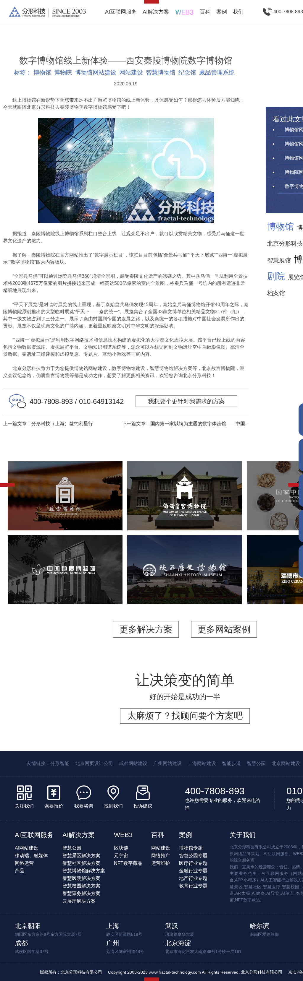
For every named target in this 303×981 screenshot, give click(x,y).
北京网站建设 (286, 763)
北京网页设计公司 (94, 763)
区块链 (121, 847)
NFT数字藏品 (128, 863)
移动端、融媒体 (31, 855)
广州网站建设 (167, 763)
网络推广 (160, 855)
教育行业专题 (193, 885)
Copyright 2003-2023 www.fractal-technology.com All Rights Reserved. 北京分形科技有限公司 (195, 972)
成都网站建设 (133, 763)
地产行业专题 (193, 878)
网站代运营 (77, 519)
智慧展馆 (279, 260)
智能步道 (231, 763)
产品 (19, 870)
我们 (238, 12)
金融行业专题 (193, 870)
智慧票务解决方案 (81, 893)
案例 (221, 12)
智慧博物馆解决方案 (83, 870)
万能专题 (50, 519)
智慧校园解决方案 (81, 885)
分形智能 (59, 763)
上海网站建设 (202, 763)
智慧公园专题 (193, 855)
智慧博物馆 (160, 72)
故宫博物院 (65, 475)
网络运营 (24, 863)
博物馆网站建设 (95, 72)
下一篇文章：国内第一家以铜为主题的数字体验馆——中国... (185, 423)
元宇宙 (121, 855)
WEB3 (123, 835)
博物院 (63, 72)
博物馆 (42, 72)
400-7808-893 (215, 791)
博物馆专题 (191, 847)
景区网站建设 (72, 511)
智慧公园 (256, 763)
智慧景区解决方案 (81, 855)
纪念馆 (187, 72)
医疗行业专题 (193, 863)
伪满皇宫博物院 (185, 479)
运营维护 (160, 863)
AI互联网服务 (121, 12)
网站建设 (131, 72)
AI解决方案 (156, 12)
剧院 (276, 276)
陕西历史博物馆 (185, 553)
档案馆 (276, 293)
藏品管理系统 (217, 72)
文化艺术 (40, 504)
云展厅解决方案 (79, 901)
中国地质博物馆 (65, 553)
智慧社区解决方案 (81, 863)
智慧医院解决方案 (81, 878)
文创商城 (101, 511)
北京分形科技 (285, 243)
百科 (205, 12)
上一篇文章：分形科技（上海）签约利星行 (48, 423)
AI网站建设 (26, 847)
